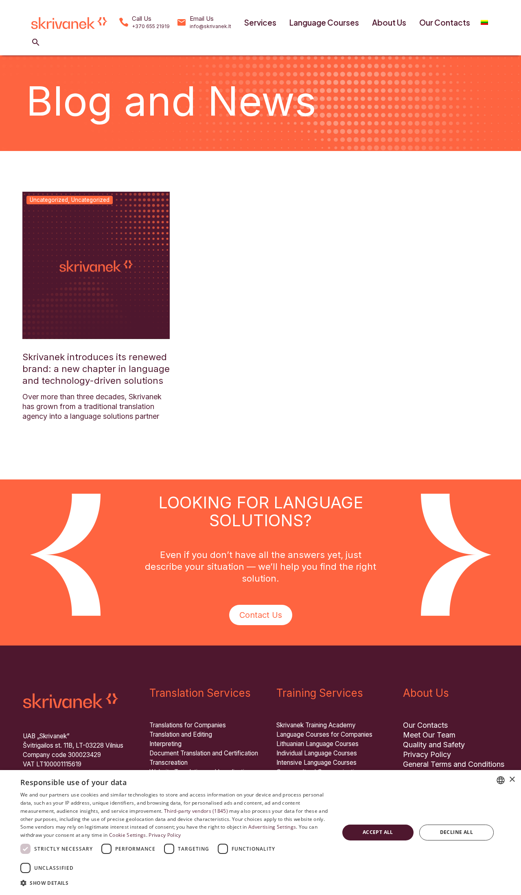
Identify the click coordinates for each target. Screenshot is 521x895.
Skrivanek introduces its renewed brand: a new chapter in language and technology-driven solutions (96, 369)
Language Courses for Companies (324, 734)
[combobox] (501, 780)
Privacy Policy (427, 754)
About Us (389, 22)
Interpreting (165, 744)
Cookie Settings (127, 835)
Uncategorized (49, 200)
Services (260, 22)
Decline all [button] (456, 832)
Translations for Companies (187, 725)
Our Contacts (444, 22)
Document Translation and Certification (203, 753)
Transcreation (168, 762)
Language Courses (324, 22)
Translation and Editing (180, 734)
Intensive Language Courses (316, 762)
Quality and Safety (434, 744)
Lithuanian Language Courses (317, 744)
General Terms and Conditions (453, 764)
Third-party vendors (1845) (196, 810)
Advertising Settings (272, 826)
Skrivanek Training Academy (316, 725)
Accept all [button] (378, 832)
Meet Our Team (429, 735)
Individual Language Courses (316, 753)
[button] (36, 42)
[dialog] (260, 832)
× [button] (512, 780)
